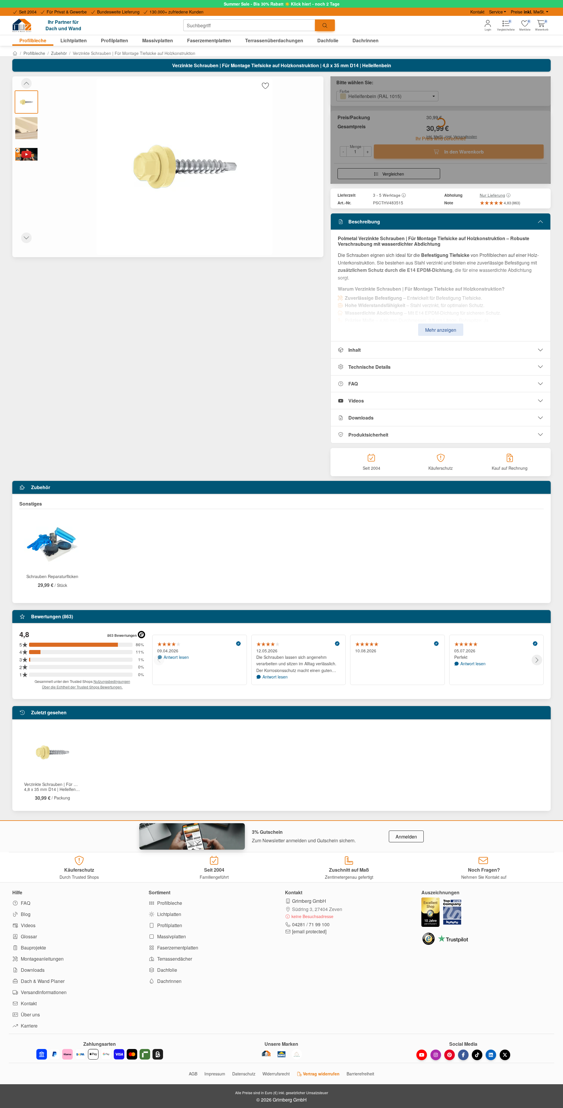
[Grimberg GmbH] (296, 1054)
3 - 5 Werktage (387, 195)
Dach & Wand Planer (42, 981)
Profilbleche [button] (32, 40)
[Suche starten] (325, 25)
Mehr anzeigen (440, 329)
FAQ (353, 383)
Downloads (361, 417)
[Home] (15, 53)
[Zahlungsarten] (99, 1054)
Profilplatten (169, 925)
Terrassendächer (174, 958)
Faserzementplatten (177, 947)
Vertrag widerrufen (321, 1074)
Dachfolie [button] (327, 40)
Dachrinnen (169, 981)
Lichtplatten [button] (73, 40)
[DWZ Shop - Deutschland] (266, 1054)
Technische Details (369, 366)
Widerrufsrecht (276, 1074)
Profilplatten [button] (114, 40)
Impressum (214, 1074)
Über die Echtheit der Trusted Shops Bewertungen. (82, 686)
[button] (541, 25)
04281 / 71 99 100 (311, 924)
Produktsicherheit (368, 434)
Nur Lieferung (492, 195)
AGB (193, 1074)
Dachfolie (166, 969)
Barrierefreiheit (360, 1074)
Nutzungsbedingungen (112, 681)
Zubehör (59, 53)
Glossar (28, 936)
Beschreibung (364, 221)
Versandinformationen (43, 992)
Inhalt (354, 349)
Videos (356, 400)
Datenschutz (243, 1074)
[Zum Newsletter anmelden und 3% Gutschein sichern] (192, 836)
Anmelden (406, 836)
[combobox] (249, 25)
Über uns (30, 1014)
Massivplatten (171, 936)
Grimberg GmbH (309, 900)
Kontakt (477, 12)
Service (496, 12)
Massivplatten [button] (157, 40)
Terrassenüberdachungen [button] (274, 40)
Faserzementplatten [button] (209, 40)
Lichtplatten (168, 914)
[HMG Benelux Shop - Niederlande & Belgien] (281, 1054)
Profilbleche (34, 53)
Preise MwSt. (528, 12)
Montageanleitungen (42, 958)
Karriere (29, 1025)
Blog (25, 914)
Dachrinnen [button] (365, 40)
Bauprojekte (33, 947)
